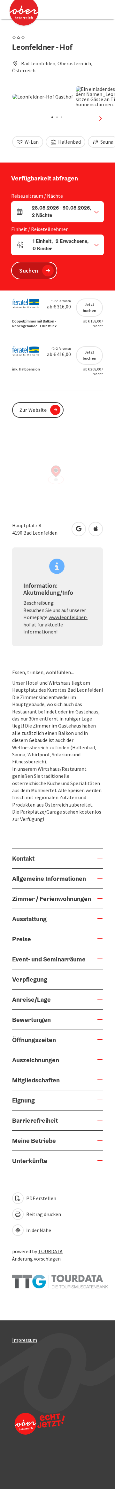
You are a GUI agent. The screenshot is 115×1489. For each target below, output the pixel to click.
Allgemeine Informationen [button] (49, 878)
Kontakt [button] (23, 858)
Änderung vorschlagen (36, 1258)
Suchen (28, 270)
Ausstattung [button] (29, 919)
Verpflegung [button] (29, 979)
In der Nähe (38, 1230)
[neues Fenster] (60, 1278)
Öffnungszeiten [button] (34, 1040)
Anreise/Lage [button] (31, 999)
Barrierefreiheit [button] (35, 1120)
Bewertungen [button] (31, 1019)
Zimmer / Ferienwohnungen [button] (51, 899)
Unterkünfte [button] (29, 1161)
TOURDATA (50, 1251)
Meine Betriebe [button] (34, 1140)
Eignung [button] (23, 1100)
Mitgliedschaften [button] (36, 1080)
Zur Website (33, 410)
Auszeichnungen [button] (35, 1060)
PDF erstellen (40, 1198)
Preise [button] (21, 939)
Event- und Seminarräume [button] (49, 959)
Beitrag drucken (43, 1214)
